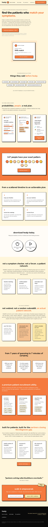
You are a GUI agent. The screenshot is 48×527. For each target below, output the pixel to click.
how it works (12, 2)
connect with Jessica (39, 138)
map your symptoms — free (10, 30)
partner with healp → (24, 464)
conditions (4, 517)
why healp (19, 2)
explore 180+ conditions (32, 496)
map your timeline (40, 2)
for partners (25, 2)
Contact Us (32, 2)
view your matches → (24, 56)
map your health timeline (15, 496)
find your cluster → (24, 170)
